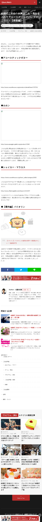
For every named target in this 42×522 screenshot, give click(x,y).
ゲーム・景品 (9, 370)
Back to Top (21, 498)
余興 (30, 25)
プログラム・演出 (16, 25)
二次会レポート (7, 356)
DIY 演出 (25, 433)
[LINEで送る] (34, 270)
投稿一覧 (26, 289)
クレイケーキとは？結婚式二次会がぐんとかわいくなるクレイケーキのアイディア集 (30, 486)
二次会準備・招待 (10, 379)
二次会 (26, 25)
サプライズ (5, 433)
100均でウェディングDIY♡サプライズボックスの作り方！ (31, 438)
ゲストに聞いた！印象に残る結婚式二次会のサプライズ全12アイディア (10, 438)
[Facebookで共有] (7, 270)
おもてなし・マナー (10, 365)
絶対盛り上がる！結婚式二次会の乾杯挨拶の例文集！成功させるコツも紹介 (30, 462)
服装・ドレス (27, 7)
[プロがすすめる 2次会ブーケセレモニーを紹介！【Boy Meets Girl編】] (5, 342)
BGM (12, 457)
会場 (20, 7)
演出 (37, 480)
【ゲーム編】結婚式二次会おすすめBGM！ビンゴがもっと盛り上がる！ (10, 462)
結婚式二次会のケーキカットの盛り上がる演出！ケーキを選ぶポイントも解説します (10, 486)
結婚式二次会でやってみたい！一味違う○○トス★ (26, 327)
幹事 (6, 384)
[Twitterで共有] (21, 270)
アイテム (31, 433)
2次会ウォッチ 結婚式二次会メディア (26, 514)
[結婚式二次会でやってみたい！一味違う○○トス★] (5, 331)
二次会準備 (4, 7)
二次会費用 (13, 7)
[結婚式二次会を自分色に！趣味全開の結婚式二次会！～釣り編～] (5, 318)
